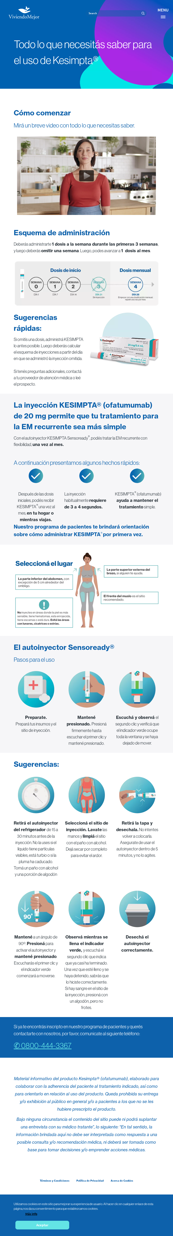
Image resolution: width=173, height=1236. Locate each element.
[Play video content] (86, 176)
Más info (31, 1214)
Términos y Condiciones (54, 1180)
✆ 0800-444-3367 (43, 1045)
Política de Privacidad (90, 1180)
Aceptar (42, 1225)
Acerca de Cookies (122, 1180)
